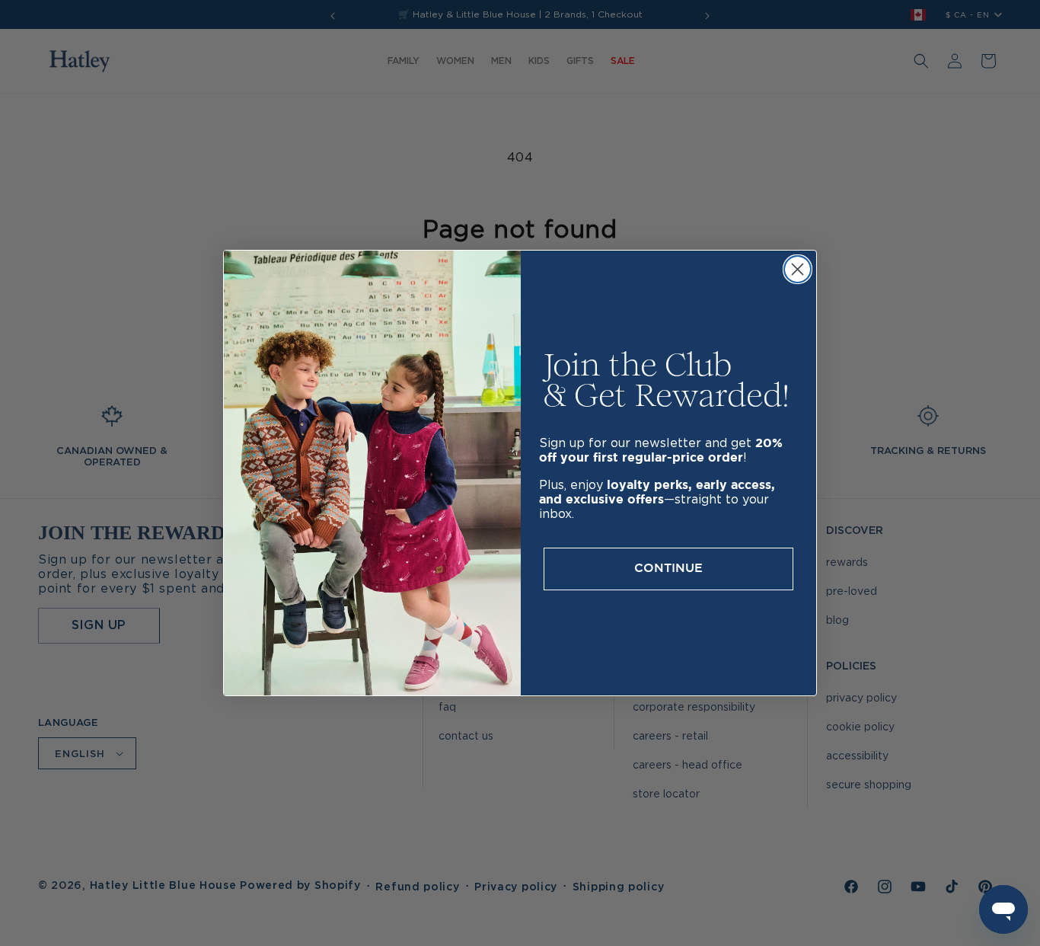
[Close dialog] (797, 269)
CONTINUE (668, 568)
